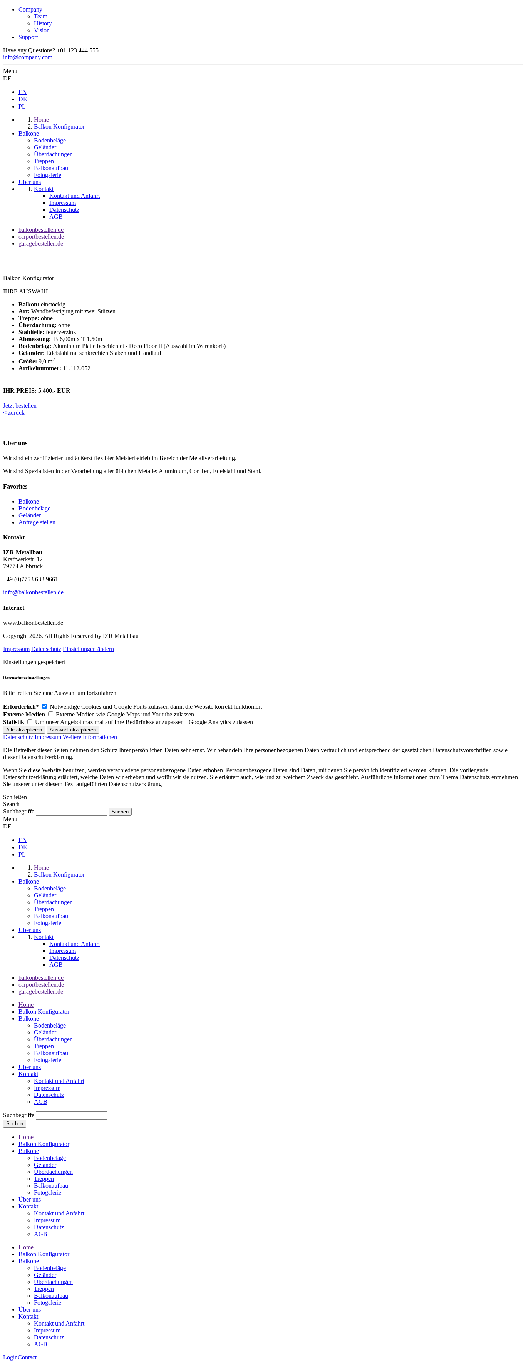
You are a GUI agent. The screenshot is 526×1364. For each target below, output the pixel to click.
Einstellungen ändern (88, 649)
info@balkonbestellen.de (33, 592)
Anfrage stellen (36, 522)
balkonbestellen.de (41, 229)
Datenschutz (46, 649)
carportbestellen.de (41, 236)
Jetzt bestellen (20, 405)
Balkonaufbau (51, 1053)
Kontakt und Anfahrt (59, 1081)
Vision (42, 30)
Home (26, 1004)
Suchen (14, 1123)
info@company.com (27, 57)
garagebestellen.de (40, 243)
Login (10, 1357)
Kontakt (28, 1074)
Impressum (16, 649)
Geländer (29, 515)
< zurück (14, 412)
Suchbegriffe (18, 811)
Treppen (44, 1046)
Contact (27, 1357)
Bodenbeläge (34, 508)
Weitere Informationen (90, 737)
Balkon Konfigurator (43, 1011)
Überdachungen (53, 1039)
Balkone (28, 501)
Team (40, 16)
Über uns (29, 1067)
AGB (40, 1101)
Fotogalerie (47, 1060)
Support (28, 37)
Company (30, 9)
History (43, 23)
